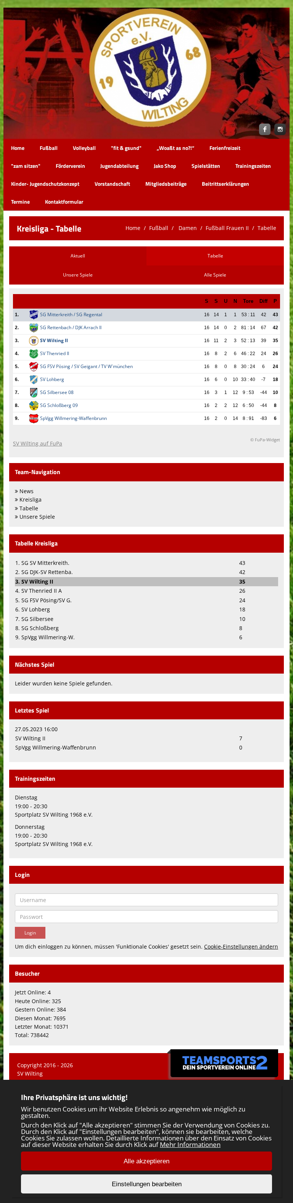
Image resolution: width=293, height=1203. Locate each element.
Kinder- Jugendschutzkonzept (45, 184)
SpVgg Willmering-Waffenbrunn (73, 418)
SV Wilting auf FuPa (37, 443)
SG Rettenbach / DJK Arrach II (70, 327)
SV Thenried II (54, 353)
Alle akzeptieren (146, 1161)
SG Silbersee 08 (57, 392)
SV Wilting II (54, 340)
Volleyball (84, 148)
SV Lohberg (52, 379)
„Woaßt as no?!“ (175, 148)
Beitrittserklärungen (225, 184)
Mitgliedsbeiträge (166, 184)
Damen (187, 228)
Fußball (49, 148)
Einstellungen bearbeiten (147, 1184)
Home (17, 148)
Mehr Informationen (190, 1144)
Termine (20, 202)
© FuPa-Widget (265, 439)
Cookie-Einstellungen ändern (241, 946)
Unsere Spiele (78, 275)
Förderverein (70, 166)
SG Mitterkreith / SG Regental (71, 314)
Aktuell (78, 256)
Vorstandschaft (112, 184)
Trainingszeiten (253, 166)
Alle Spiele (215, 275)
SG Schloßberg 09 (59, 405)
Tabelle (267, 228)
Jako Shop (165, 166)
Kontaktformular (64, 202)
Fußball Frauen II (227, 228)
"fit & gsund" (126, 148)
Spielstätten (206, 166)
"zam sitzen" (25, 166)
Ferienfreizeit (224, 148)
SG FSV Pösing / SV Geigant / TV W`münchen (86, 366)
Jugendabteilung (119, 166)
